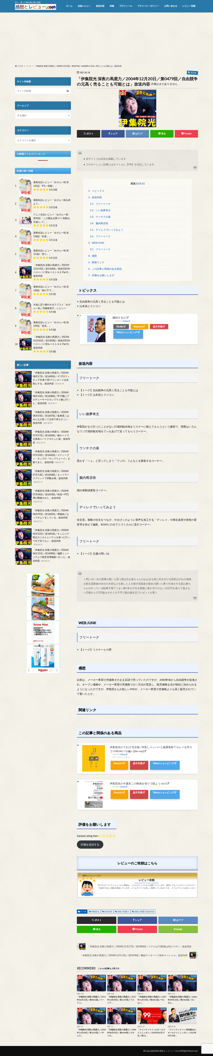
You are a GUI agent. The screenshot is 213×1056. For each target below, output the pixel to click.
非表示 (140, 183)
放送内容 (100, 6)
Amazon (138, 326)
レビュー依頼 (188, 6)
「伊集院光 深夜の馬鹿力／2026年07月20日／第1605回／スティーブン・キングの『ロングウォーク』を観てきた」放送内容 (51, 457)
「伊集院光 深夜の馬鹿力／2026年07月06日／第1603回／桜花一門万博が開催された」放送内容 (51, 496)
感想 (92, 255)
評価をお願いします (101, 275)
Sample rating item (87, 835)
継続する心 (119, 317)
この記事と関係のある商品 (105, 268)
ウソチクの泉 (100, 216)
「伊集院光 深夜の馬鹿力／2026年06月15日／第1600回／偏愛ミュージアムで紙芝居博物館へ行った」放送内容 (51, 555)
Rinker (125, 321)
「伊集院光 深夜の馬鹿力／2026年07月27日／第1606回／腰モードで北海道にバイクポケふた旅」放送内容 (51, 437)
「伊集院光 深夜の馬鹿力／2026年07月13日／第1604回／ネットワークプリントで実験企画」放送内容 (51, 476)
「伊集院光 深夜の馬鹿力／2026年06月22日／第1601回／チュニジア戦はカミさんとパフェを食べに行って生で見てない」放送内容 (51, 537)
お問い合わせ (170, 6)
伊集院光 (95, 911)
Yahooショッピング (126, 332)
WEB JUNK (96, 242)
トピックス (96, 190)
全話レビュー (84, 6)
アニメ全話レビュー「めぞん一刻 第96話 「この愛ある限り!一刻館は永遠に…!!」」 (51, 218)
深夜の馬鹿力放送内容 (144, 911)
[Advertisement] (106, 38)
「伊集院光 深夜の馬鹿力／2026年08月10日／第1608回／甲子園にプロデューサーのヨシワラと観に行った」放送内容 (51, 398)
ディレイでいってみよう (106, 229)
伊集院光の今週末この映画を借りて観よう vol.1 (138, 783)
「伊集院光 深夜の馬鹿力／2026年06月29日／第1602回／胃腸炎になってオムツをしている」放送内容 (51, 515)
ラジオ (83, 911)
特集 (112, 6)
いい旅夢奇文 (100, 210)
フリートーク (100, 203)
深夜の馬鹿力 (123, 911)
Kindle (119, 326)
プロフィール (125, 6)
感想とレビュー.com (169, 1050)
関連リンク (96, 262)
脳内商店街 (99, 223)
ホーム (69, 6)
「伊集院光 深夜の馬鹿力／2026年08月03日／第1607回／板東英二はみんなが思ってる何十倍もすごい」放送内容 (51, 417)
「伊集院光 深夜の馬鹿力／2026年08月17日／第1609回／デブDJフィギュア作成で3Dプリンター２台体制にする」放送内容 (51, 378)
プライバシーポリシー (148, 6)
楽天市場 (157, 326)
